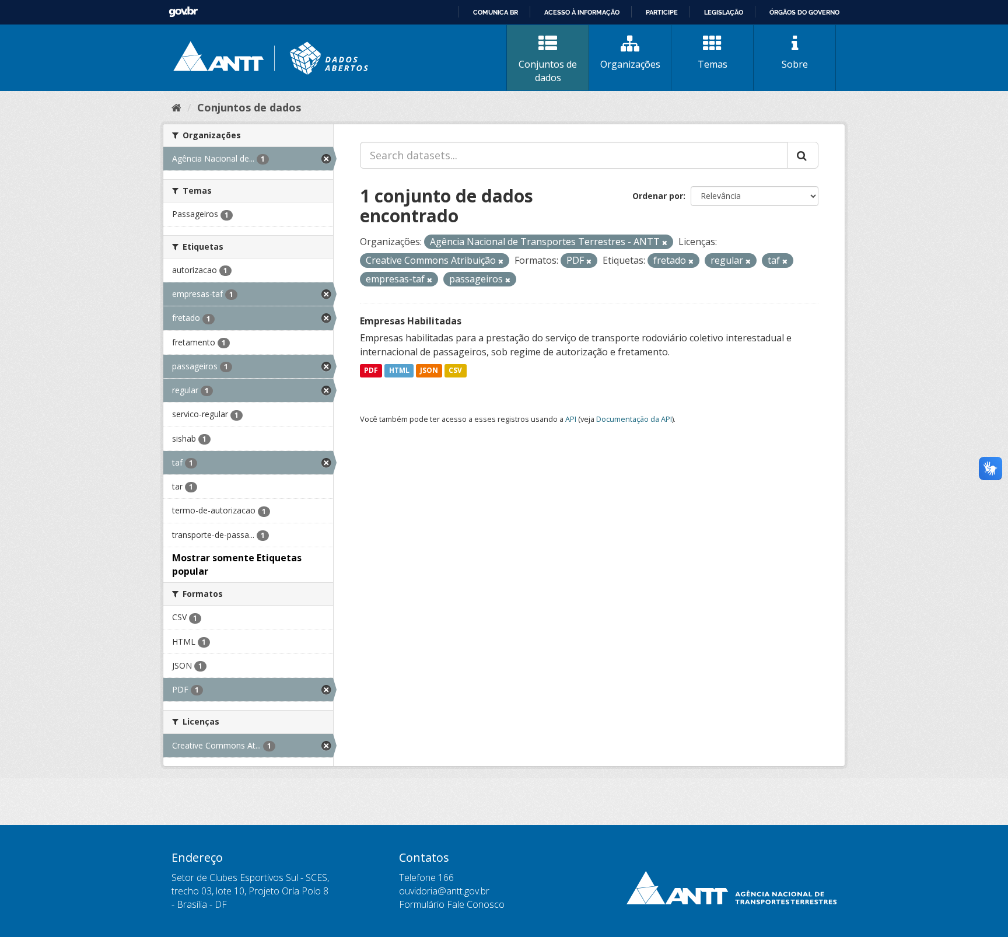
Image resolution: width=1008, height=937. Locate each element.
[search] (802, 155)
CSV (455, 371)
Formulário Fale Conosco (452, 904)
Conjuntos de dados (548, 71)
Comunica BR (495, 12)
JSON (429, 371)
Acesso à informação (582, 12)
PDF (371, 371)
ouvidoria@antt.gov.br (444, 890)
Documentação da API (634, 419)
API (570, 419)
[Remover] (664, 242)
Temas (712, 64)
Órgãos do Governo (804, 12)
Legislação (723, 12)
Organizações (630, 64)
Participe (662, 12)
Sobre (795, 64)
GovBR (183, 12)
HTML (399, 371)
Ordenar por (657, 195)
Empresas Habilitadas (410, 320)
